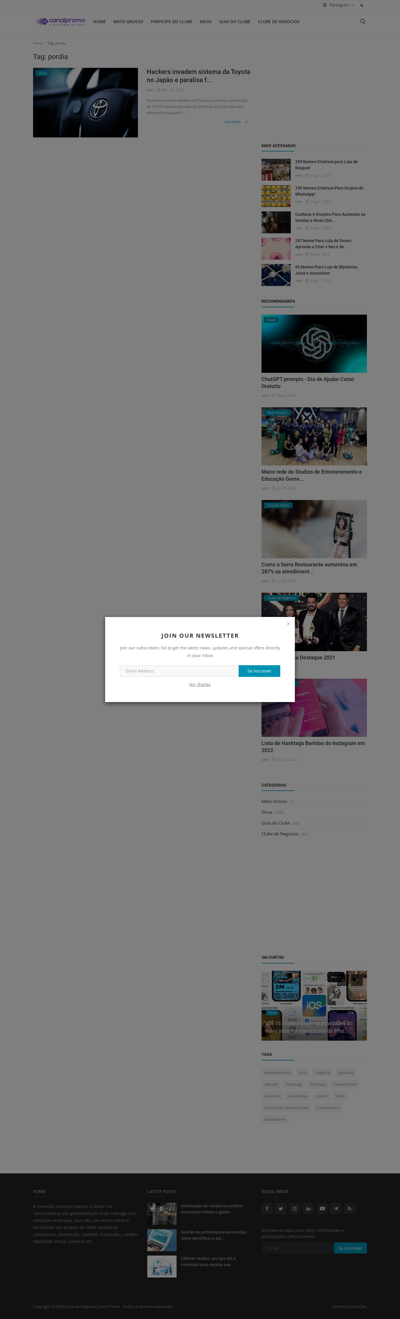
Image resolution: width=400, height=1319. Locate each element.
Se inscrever (259, 671)
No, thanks (200, 684)
